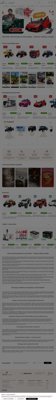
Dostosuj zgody (21, 398)
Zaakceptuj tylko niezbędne (8, 398)
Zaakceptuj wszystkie (32, 398)
